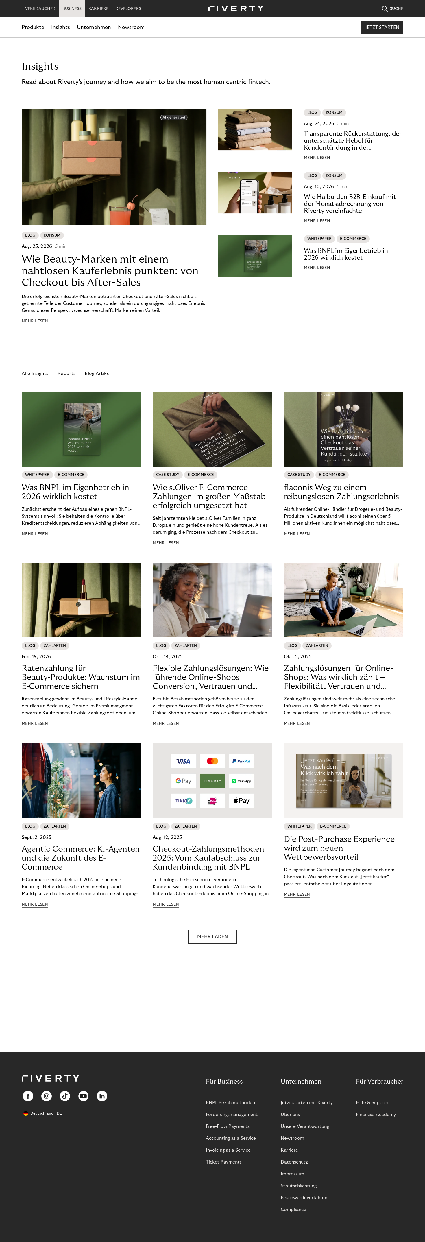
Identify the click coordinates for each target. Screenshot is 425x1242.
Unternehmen (94, 27)
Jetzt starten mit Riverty (307, 1102)
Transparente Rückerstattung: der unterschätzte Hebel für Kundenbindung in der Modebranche (353, 141)
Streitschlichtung (299, 1186)
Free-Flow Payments (228, 1126)
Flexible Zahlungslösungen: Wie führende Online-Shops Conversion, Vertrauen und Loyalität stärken (211, 677)
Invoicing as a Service (228, 1150)
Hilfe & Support (372, 1102)
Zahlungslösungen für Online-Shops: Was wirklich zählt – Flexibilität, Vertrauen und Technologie (338, 677)
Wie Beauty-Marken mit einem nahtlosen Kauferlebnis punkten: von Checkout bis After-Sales (110, 271)
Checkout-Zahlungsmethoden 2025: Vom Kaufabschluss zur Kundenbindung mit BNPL (208, 858)
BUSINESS (72, 9)
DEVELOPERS (128, 9)
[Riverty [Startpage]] (234, 9)
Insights (60, 27)
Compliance (293, 1209)
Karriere (289, 1150)
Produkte (33, 27)
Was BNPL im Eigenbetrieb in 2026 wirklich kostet (346, 254)
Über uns (290, 1114)
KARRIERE (98, 9)
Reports (66, 373)
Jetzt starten (382, 27)
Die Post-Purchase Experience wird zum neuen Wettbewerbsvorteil (339, 848)
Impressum (292, 1174)
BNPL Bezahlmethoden (230, 1102)
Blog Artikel (98, 373)
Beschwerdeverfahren (304, 1197)
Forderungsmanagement (232, 1114)
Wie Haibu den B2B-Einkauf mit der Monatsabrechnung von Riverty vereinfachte (350, 204)
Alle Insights (35, 373)
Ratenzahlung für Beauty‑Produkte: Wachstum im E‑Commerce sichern (81, 677)
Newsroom (131, 27)
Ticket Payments (224, 1162)
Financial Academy (376, 1114)
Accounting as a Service (231, 1138)
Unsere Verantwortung (305, 1126)
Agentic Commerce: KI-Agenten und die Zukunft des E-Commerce (81, 858)
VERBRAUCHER (40, 9)
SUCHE (396, 9)
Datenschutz (294, 1162)
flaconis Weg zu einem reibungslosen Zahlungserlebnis (341, 492)
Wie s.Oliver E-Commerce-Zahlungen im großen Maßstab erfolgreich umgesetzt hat (209, 497)
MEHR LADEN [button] (212, 936)
